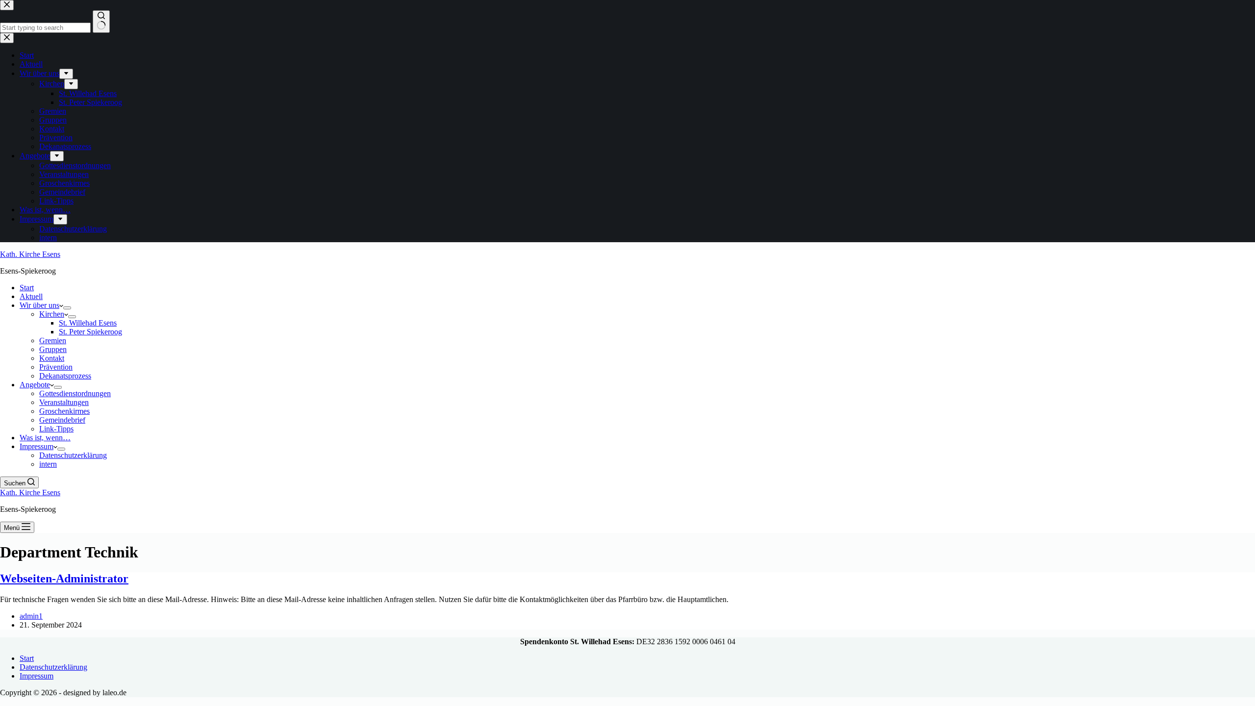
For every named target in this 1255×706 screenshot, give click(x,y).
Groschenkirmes (64, 411)
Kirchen (51, 314)
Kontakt (51, 358)
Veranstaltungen (64, 402)
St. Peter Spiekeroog (90, 332)
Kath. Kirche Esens (30, 254)
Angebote (35, 384)
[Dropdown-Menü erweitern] (67, 307)
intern (48, 464)
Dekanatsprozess (65, 376)
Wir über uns (39, 305)
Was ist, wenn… (45, 437)
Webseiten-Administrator (64, 578)
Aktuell (31, 296)
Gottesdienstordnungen (75, 393)
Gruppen (53, 349)
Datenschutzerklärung (73, 455)
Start (27, 287)
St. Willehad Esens (88, 323)
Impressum (36, 446)
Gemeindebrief (62, 420)
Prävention (56, 367)
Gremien (52, 340)
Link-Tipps (56, 429)
